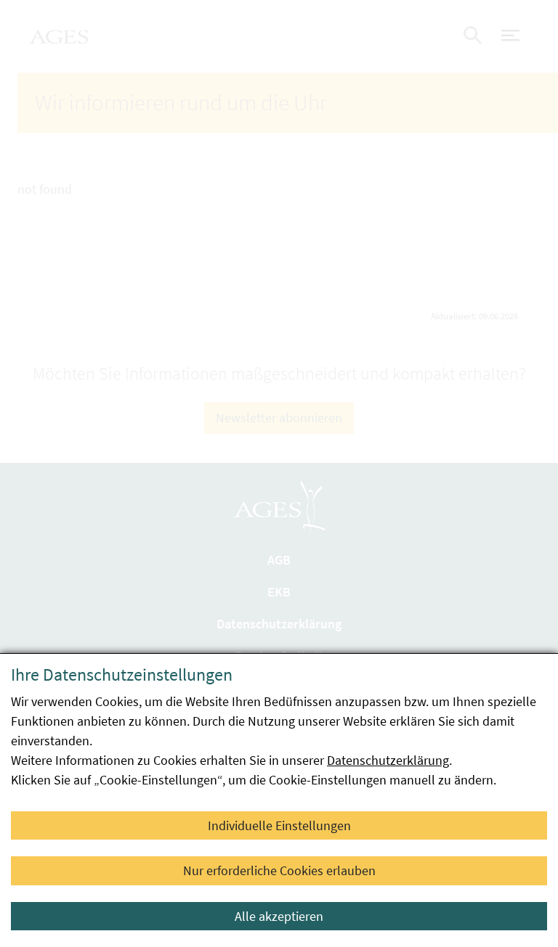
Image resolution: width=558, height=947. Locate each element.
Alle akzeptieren (279, 916)
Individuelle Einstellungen (279, 825)
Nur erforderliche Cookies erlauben (279, 870)
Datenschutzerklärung (388, 760)
